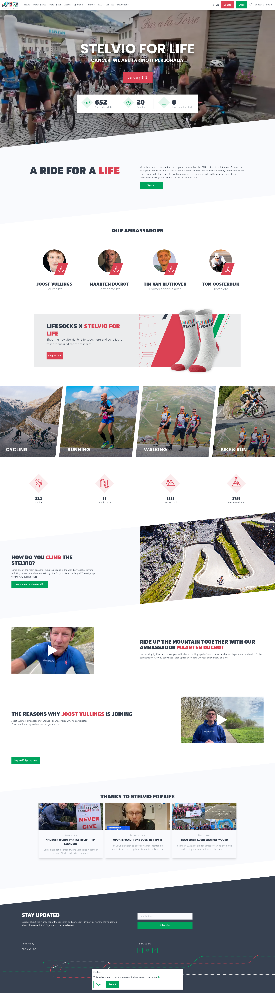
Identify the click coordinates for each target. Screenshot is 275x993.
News (27, 4)
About (67, 4)
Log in (269, 4)
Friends (91, 4)
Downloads (123, 4)
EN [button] (217, 4)
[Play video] (52, 650)
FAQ (100, 4)
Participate (55, 4)
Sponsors (79, 4)
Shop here (53, 355)
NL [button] (213, 4)
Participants (39, 4)
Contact (110, 4)
